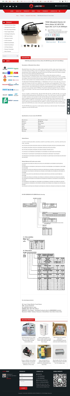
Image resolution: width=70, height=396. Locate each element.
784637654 (40, 374)
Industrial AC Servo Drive (10, 27)
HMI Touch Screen (9, 36)
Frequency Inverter (9, 38)
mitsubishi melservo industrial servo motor (58, 32)
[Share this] (47, 35)
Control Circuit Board (9, 44)
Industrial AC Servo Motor (31, 15)
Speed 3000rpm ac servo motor (55, 29)
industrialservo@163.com (62, 5)
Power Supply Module (9, 31)
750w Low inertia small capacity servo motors (57, 31)
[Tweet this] (50, 35)
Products (22, 15)
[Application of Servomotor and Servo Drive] (4, 375)
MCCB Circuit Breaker (9, 42)
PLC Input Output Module (10, 29)
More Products (8, 51)
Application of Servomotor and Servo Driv (11, 376)
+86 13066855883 (40, 378)
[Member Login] (62, 1)
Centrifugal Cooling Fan (10, 33)
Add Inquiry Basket (51, 42)
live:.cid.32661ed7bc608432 (42, 382)
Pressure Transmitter (9, 49)
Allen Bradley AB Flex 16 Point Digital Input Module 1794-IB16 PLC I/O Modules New (60, 362)
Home (17, 15)
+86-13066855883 (41, 376)
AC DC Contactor (8, 40)
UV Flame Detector (9, 47)
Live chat (60, 38)
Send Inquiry (50, 38)
